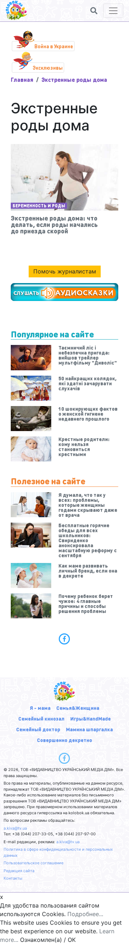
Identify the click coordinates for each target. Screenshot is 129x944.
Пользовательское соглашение (33, 862)
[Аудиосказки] (64, 292)
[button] (94, 10)
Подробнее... (85, 914)
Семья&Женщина (77, 708)
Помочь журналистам (64, 271)
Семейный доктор (38, 729)
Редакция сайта (19, 870)
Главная (22, 79)
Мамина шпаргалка (89, 729)
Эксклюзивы (48, 67)
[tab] (64, 639)
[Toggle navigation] (113, 11)
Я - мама (40, 708)
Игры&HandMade (90, 718)
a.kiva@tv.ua (15, 828)
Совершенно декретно (64, 740)
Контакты (13, 878)
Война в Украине (53, 46)
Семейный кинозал (41, 718)
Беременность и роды (39, 205)
